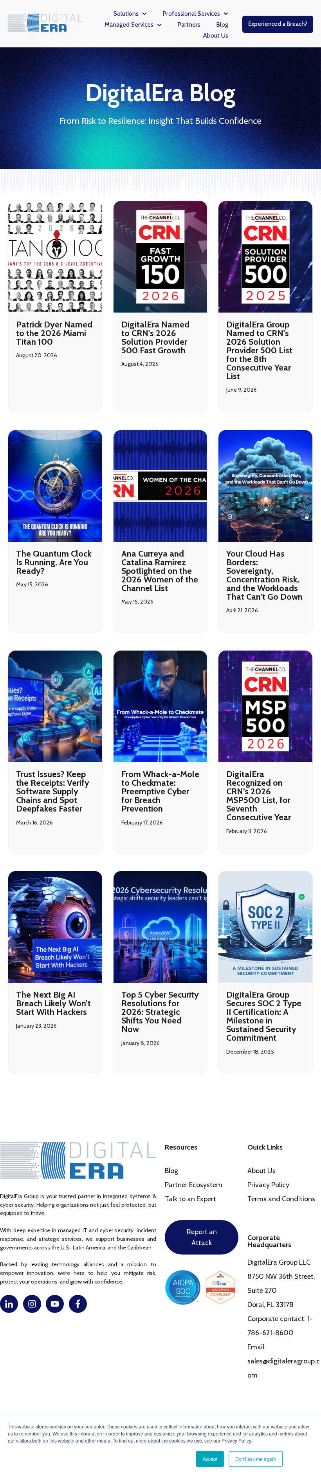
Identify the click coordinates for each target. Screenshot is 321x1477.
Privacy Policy (268, 1185)
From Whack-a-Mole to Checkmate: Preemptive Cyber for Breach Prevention (160, 791)
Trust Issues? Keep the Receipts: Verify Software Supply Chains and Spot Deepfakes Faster (52, 791)
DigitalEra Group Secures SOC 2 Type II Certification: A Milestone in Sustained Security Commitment (263, 1016)
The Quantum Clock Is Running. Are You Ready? (53, 562)
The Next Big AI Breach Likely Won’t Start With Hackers (53, 1003)
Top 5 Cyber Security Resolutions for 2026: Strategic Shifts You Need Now (160, 1011)
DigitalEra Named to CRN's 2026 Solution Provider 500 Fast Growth (155, 337)
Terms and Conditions (281, 1199)
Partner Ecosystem (193, 1185)
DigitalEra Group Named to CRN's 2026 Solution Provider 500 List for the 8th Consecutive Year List (259, 350)
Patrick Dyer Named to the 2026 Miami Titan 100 (54, 333)
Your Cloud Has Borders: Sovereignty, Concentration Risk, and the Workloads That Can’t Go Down (264, 575)
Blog (222, 24)
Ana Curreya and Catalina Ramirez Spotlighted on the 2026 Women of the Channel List (159, 570)
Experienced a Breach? (277, 23)
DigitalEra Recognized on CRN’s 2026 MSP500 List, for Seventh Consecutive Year (258, 796)
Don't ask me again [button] (255, 1458)
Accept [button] (210, 1458)
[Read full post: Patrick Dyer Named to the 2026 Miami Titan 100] (55, 257)
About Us (215, 35)
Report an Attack (202, 1237)
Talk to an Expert (190, 1199)
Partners (188, 24)
